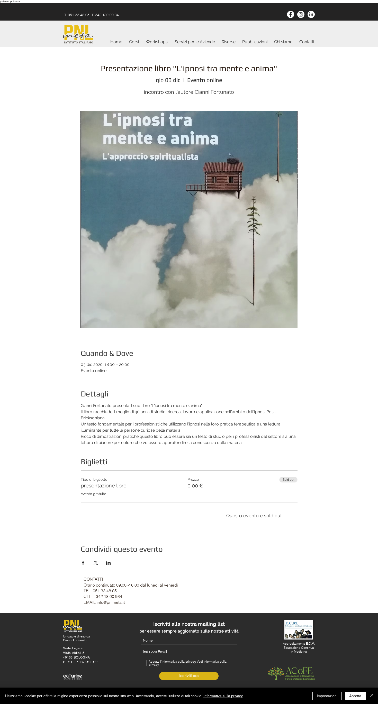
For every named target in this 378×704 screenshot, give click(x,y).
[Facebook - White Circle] (290, 14)
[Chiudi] (372, 696)
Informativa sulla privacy (223, 695)
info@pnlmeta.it (111, 602)
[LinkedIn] (311, 14)
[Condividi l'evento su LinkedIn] (108, 563)
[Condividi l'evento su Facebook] (83, 563)
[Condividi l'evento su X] (95, 563)
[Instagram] (300, 14)
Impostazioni (327, 695)
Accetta (355, 695)
